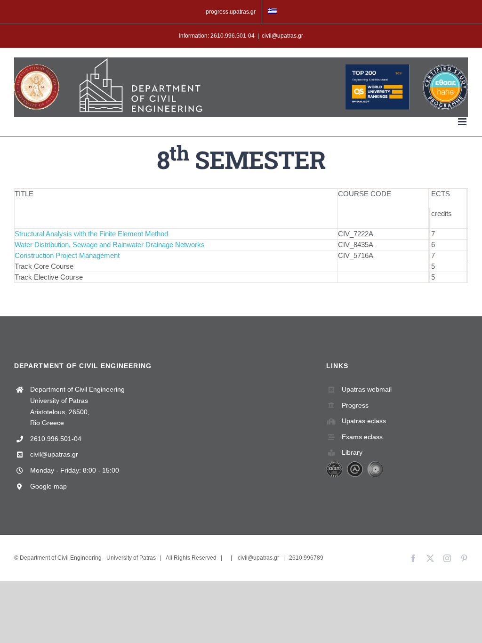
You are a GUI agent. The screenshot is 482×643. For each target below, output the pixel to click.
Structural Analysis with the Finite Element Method (91, 234)
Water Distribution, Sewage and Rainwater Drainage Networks (110, 245)
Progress (355, 405)
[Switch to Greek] (272, 12)
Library (352, 452)
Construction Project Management (67, 255)
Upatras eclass (364, 421)
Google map (48, 486)
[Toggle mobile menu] (463, 122)
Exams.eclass (362, 437)
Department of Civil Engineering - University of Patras (88, 558)
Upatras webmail (367, 389)
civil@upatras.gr (282, 35)
